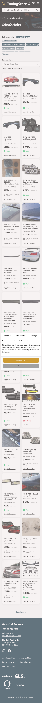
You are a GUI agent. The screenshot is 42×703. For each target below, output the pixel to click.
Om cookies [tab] (21, 336)
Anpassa (21, 366)
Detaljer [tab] (34, 336)
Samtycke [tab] (7, 336)
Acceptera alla (21, 360)
